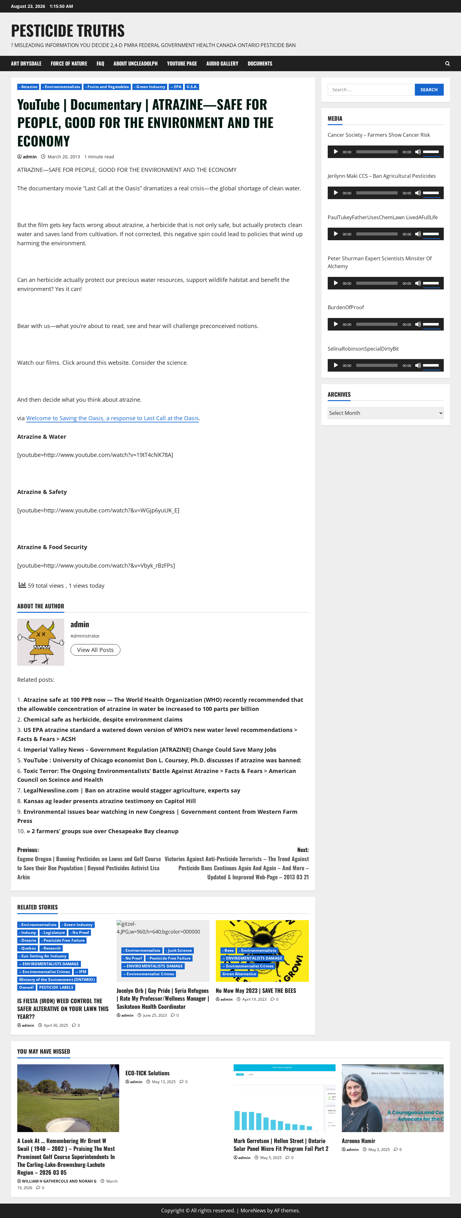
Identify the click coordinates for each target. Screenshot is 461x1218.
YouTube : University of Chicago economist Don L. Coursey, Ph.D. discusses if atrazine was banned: (162, 760)
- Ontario (27, 940)
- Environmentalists (61, 86)
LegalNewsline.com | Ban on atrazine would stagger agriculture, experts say (132, 790)
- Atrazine (28, 86)
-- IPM (81, 971)
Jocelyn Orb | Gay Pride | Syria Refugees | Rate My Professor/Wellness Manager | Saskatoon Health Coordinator (163, 998)
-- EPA (176, 86)
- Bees (228, 950)
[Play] (336, 151)
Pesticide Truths (68, 30)
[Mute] (418, 151)
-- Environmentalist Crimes (44, 971)
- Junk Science (179, 950)
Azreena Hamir (358, 1140)
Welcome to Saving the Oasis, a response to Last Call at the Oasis (112, 418)
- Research (51, 948)
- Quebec (27, 948)
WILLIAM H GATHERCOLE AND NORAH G (59, 1181)
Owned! (26, 987)
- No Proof (79, 932)
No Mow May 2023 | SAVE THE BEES (256, 990)
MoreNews (253, 1210)
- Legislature (53, 932)
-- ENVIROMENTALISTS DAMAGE (49, 963)
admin (30, 157)
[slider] (432, 150)
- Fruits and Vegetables (107, 86)
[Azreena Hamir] (393, 1098)
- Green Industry (149, 86)
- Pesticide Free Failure (63, 940)
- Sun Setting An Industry (43, 956)
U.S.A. (192, 86)
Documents (260, 63)
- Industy (27, 932)
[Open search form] (447, 63)
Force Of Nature (69, 63)
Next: (237, 863)
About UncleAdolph (136, 63)
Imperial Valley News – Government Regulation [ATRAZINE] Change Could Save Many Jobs (150, 749)
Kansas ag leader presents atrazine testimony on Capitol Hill (110, 801)
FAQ (100, 63)
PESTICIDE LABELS (56, 987)
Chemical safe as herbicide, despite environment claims (103, 719)
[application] (386, 151)
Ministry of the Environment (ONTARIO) (57, 979)
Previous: (89, 863)
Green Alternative (239, 974)
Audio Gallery (222, 63)
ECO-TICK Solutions (147, 1073)
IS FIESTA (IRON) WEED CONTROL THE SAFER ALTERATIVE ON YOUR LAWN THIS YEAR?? (63, 1008)
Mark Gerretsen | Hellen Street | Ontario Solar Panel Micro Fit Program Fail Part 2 (281, 1144)
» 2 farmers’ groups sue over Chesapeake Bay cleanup (102, 831)
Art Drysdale (26, 63)
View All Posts (95, 650)
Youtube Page (182, 63)
